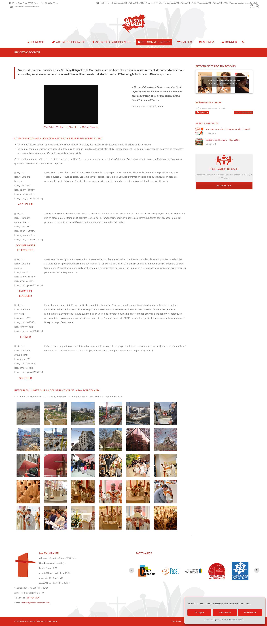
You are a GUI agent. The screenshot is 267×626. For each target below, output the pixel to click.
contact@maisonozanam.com (26, 6)
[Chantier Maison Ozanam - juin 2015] (28, 465)
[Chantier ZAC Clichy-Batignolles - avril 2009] (83, 413)
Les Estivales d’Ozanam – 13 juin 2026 (222, 139)
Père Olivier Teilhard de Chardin (60, 127)
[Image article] (199, 131)
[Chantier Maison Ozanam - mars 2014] (110, 439)
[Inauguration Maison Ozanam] (83, 465)
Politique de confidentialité (232, 619)
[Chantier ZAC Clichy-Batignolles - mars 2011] (138, 413)
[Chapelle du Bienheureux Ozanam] (138, 465)
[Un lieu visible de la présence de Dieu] (55, 465)
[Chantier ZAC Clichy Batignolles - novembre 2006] (28, 413)
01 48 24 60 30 (51, 3)
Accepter (199, 612)
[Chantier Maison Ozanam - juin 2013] (55, 439)
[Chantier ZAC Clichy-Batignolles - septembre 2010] (110, 413)
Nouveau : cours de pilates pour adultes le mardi (228, 129)
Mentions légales (212, 619)
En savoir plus (224, 185)
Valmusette (52, 621)
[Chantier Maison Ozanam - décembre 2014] (138, 439)
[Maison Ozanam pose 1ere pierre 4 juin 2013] (165, 413)
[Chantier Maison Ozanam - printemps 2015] (165, 439)
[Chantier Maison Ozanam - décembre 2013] (83, 439)
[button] (202, 112)
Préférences (250, 612)
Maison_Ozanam (90, 127)
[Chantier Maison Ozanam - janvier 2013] (28, 439)
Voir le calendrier (242, 112)
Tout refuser (225, 612)
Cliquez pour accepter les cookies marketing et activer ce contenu (224, 82)
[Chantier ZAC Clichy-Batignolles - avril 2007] (55, 413)
